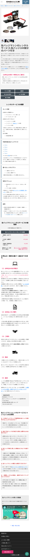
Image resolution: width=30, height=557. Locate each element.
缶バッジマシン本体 (16, 467)
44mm (5, 149)
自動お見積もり (7, 552)
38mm (5, 147)
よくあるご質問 (5, 540)
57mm (5, 151)
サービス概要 (8, 91)
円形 (9, 155)
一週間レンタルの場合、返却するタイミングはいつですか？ (15, 389)
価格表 (22, 91)
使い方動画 (7, 97)
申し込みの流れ (7, 94)
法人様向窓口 (26, 2)
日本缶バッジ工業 (15, 554)
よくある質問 (22, 94)
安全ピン (15, 123)
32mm (5, 145)
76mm (5, 153)
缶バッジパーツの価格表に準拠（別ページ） (21, 248)
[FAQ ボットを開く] (27, 554)
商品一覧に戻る (16, 525)
